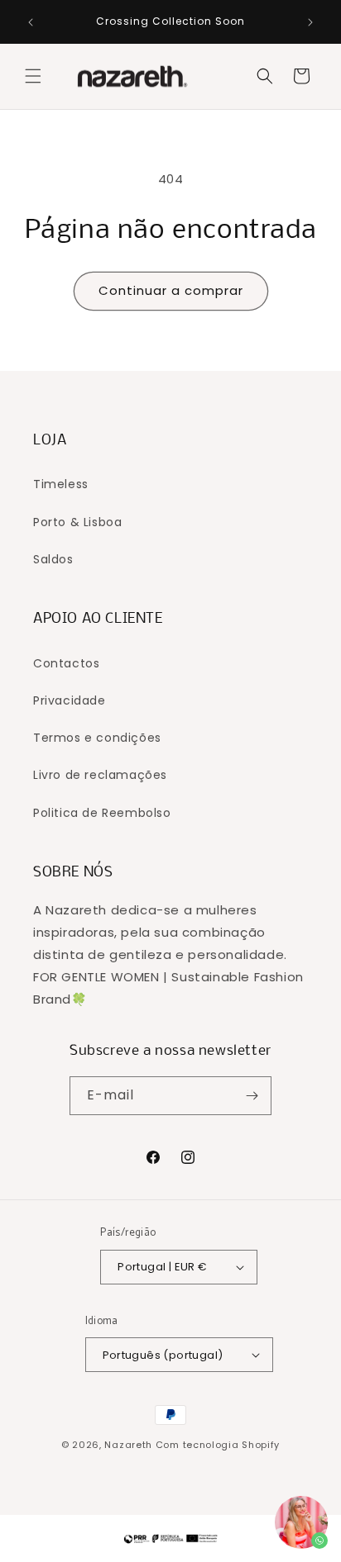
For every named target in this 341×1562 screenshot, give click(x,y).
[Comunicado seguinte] (310, 22)
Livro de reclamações (100, 775)
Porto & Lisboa (77, 522)
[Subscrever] (252, 1095)
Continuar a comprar (170, 290)
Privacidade (69, 700)
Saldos (53, 559)
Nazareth (128, 1444)
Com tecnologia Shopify (218, 1444)
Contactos (66, 663)
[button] (33, 76)
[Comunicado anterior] (30, 22)
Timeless (61, 484)
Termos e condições (97, 737)
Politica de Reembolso (102, 813)
